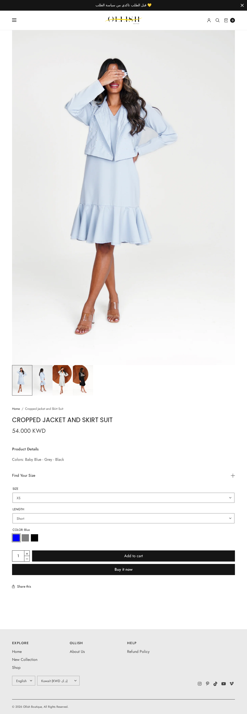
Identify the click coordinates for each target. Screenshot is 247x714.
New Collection (24, 659)
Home (16, 408)
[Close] (242, 5)
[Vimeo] (231, 684)
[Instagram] (200, 684)
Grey (25, 538)
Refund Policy (138, 651)
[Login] (209, 20)
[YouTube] (223, 684)
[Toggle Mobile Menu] (17, 20)
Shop (16, 667)
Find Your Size (23, 475)
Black (34, 538)
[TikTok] (215, 684)
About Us (77, 651)
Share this (24, 586)
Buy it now (123, 569)
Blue (16, 538)
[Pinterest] (208, 684)
